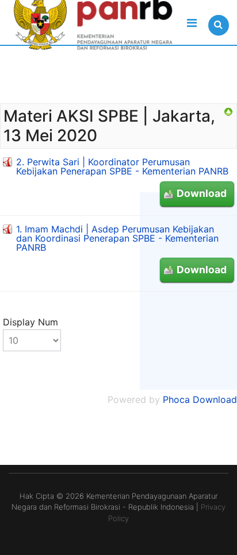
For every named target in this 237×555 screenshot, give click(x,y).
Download (202, 193)
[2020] (228, 112)
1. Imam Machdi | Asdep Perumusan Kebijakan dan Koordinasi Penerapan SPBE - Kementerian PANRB (117, 238)
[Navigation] (192, 23)
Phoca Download (200, 399)
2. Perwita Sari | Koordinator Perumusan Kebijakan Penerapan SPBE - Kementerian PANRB (122, 166)
